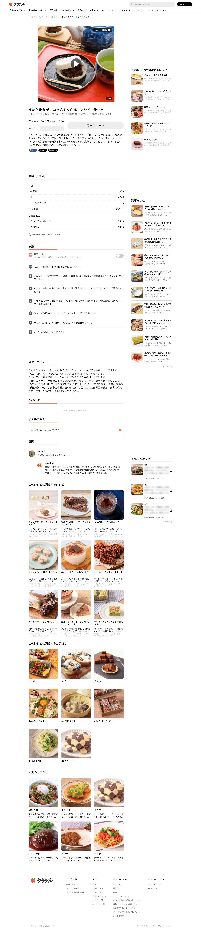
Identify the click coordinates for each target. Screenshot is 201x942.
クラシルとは (118, 884)
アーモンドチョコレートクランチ (108, 573)
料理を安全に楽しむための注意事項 (46, 235)
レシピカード (107, 10)
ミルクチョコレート (40, 221)
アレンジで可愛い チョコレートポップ (43, 523)
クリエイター (139, 10)
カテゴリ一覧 (97, 900)
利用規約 (116, 892)
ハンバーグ (34, 853)
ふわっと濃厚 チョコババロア (75, 572)
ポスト (44, 150)
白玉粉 (33, 191)
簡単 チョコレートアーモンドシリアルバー (76, 523)
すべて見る (167, 367)
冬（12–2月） (68, 721)
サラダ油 (33, 209)
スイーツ (66, 681)
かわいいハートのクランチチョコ (43, 573)
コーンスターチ (38, 203)
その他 (32, 681)
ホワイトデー (68, 760)
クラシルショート (123, 10)
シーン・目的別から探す (76, 892)
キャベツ (66, 810)
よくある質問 (118, 916)
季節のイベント (37, 721)
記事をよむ (94, 10)
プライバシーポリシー (122, 896)
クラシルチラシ (154, 884)
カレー (64, 853)
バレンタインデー (103, 721)
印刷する (54, 150)
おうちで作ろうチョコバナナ (42, 622)
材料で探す (70, 884)
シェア (34, 150)
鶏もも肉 (33, 810)
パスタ (97, 853)
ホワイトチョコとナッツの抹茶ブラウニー (108, 623)
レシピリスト (97, 888)
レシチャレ (152, 888)
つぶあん (35, 227)
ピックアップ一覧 (99, 896)
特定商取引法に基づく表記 (124, 908)
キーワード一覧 (98, 904)
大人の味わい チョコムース (106, 522)
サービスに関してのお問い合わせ (126, 912)
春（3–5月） (35, 760)
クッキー (99, 810)
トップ (95, 884)
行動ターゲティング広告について (126, 904)
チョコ (97, 681)
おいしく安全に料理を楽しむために (127, 900)
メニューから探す (73, 888)
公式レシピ (82, 10)
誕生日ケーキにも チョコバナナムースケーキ (75, 623)
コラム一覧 (96, 892)
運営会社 (116, 888)
